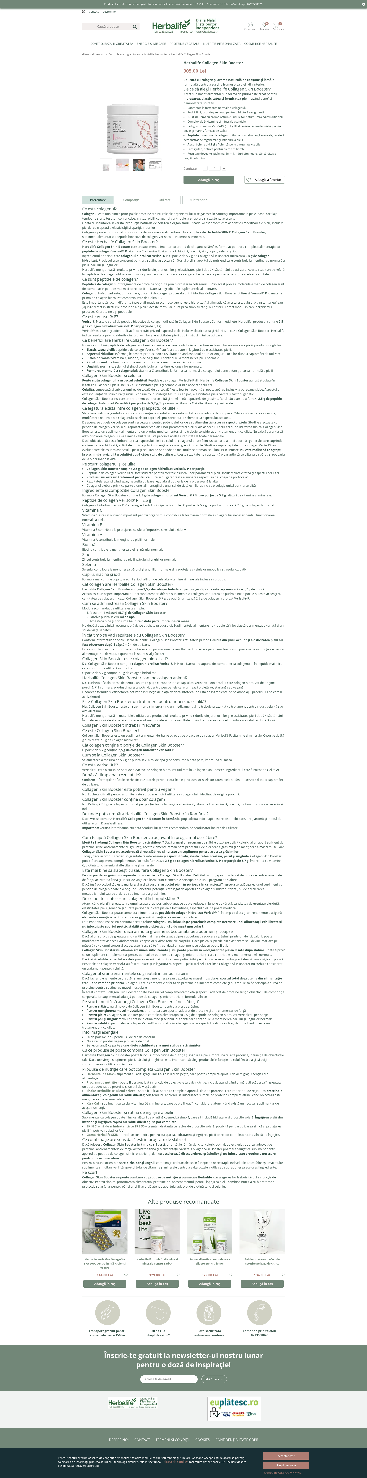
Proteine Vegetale (184, 44)
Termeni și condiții (173, 1439)
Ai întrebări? (198, 200)
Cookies (202, 1439)
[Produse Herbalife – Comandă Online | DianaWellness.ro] (186, 26)
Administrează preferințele (282, 1473)
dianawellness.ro (93, 54)
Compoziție (131, 200)
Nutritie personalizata (221, 44)
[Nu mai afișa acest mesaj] (363, 4)
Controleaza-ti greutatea (111, 44)
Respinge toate (286, 1465)
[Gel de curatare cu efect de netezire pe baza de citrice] (262, 1231)
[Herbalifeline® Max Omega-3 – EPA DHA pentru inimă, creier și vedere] (104, 1231)
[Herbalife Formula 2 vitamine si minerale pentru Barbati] (157, 1231)
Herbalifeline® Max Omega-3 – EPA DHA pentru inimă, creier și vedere (105, 1263)
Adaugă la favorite (268, 180)
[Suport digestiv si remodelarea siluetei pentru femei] (209, 1231)
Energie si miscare (151, 44)
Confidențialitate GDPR (236, 1439)
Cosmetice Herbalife (260, 44)
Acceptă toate (286, 1456)
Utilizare (165, 200)
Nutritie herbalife (155, 54)
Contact (94, 11)
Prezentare (98, 200)
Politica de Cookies (175, 1462)
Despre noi (109, 11)
